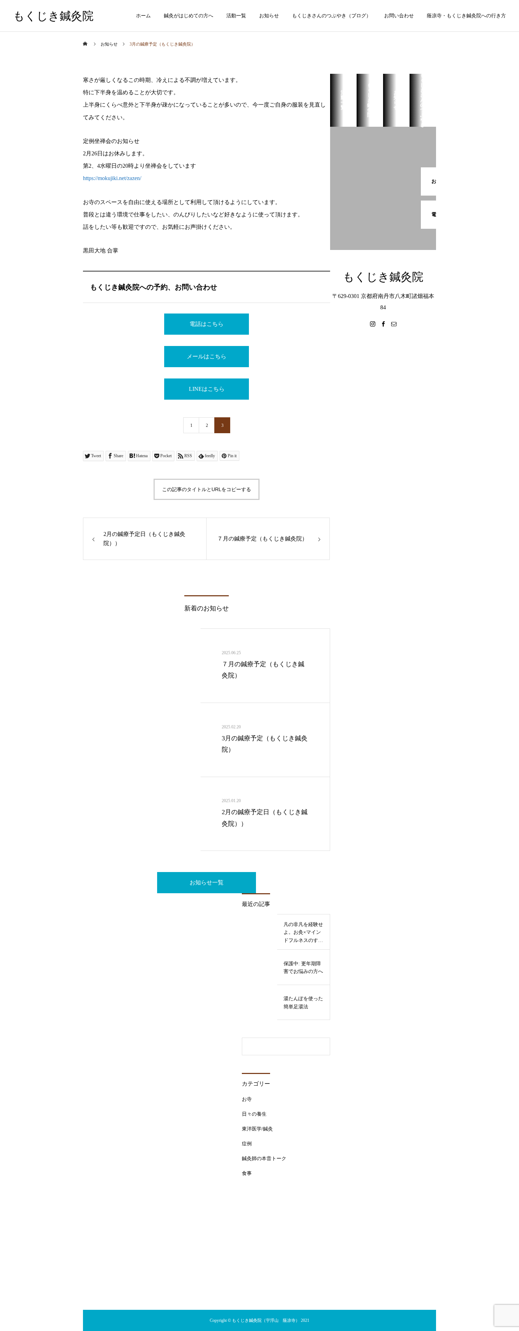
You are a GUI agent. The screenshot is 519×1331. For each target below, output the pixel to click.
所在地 (29, 105)
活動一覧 (236, 15)
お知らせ (269, 15)
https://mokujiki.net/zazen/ (112, 178)
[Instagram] (372, 323)
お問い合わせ (399, 15)
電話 (27, 84)
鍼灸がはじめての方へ (188, 15)
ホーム (143, 15)
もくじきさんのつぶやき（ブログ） (331, 15)
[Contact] (393, 323)
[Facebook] (383, 323)
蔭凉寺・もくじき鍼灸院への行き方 (466, 15)
